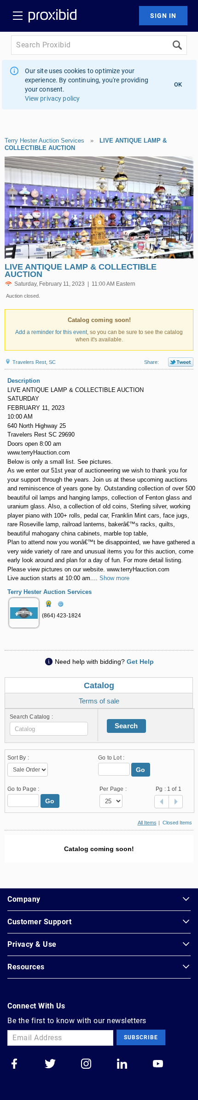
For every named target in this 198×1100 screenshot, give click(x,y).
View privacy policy (52, 98)
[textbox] (49, 729)
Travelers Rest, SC (33, 362)
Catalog (99, 685)
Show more (114, 578)
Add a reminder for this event (51, 332)
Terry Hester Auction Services (44, 140)
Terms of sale (99, 701)
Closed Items (177, 822)
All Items (147, 822)
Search (126, 726)
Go (141, 769)
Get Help (140, 661)
